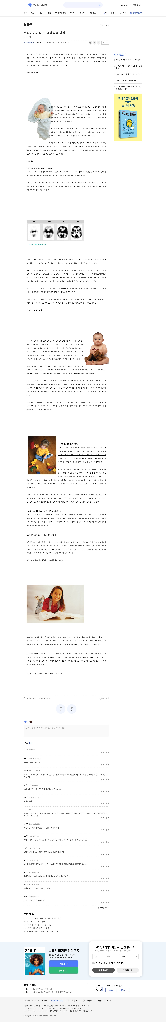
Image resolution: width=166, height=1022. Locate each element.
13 (30, 743)
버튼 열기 (107, 748)
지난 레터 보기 (128, 970)
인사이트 (81, 13)
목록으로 (104, 26)
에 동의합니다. (110, 963)
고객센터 (99, 1000)
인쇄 (90, 43)
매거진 (113, 13)
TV (106, 13)
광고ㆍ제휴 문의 (72, 1000)
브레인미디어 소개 (30, 1000)
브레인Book (93, 13)
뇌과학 (49, 13)
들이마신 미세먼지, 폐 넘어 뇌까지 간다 (127, 59)
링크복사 (94, 43)
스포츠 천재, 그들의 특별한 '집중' (38, 928)
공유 (98, 43)
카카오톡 (31, 722)
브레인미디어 (26, 722)
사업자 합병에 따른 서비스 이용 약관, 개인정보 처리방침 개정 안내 (50, 992)
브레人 (40, 13)
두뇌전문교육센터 (136, 13)
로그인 (126, 5)
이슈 (32, 13)
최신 (25, 13)
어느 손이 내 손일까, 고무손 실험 (125, 80)
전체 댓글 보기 (102, 908)
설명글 (125, 55)
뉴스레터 (123, 13)
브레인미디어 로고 (38, 5)
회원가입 (139, 5)
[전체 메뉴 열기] (25, 5)
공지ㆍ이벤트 (87, 1000)
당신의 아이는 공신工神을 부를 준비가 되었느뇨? (43, 918)
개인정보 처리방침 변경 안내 (38, 989)
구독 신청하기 (103, 970)
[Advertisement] (66, 685)
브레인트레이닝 (60, 13)
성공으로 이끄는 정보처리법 (36, 921)
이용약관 (44, 1000)
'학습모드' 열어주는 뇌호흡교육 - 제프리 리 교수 (43, 931)
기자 (37, 42)
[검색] (100, 5)
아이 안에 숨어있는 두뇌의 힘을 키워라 (40, 925)
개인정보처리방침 (57, 1000)
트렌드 (72, 13)
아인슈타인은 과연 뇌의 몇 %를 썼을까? (127, 74)
